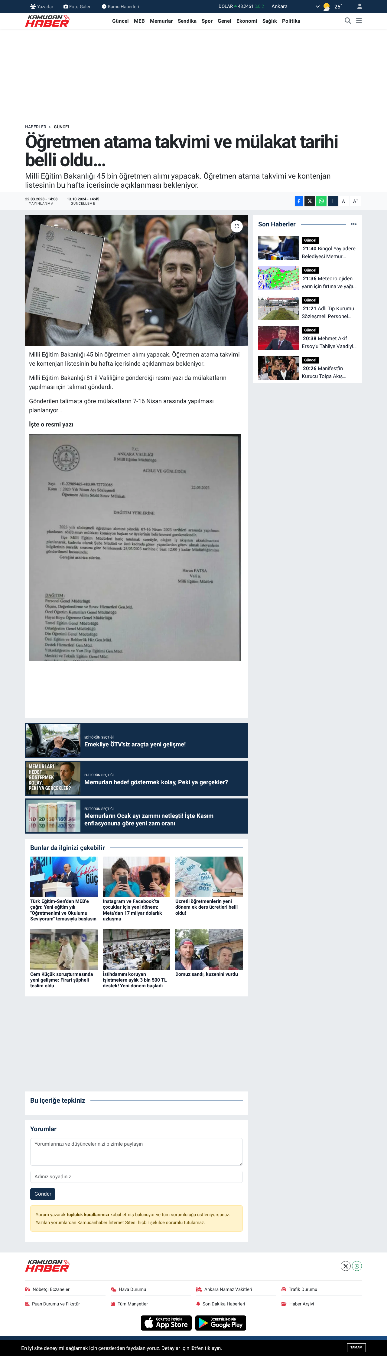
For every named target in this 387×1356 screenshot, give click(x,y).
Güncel (120, 21)
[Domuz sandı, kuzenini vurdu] (209, 949)
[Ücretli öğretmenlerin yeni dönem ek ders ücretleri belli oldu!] (209, 877)
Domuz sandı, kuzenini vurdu (206, 974)
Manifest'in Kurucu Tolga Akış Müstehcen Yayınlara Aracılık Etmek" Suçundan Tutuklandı (325, 372)
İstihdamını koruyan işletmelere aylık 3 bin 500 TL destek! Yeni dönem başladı (135, 980)
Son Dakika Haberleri (224, 1304)
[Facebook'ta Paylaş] (299, 201)
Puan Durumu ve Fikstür (56, 1304)
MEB (139, 21)
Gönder (42, 1194)
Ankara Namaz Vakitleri (228, 1289)
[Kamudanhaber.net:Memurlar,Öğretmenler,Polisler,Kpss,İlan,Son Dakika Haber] (47, 20)
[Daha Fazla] (333, 201)
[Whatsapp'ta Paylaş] (321, 201)
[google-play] (221, 1323)
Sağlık (269, 21)
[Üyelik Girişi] (357, 6)
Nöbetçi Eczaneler (51, 1289)
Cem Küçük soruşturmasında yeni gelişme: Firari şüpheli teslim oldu (61, 980)
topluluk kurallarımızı (88, 1214)
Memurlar (161, 21)
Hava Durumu (132, 1289)
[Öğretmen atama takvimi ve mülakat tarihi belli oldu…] (136, 280)
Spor (207, 21)
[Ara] (348, 21)
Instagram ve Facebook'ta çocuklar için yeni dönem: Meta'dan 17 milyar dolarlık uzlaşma (132, 910)
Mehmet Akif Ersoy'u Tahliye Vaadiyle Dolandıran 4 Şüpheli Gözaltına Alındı (329, 342)
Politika (291, 21)
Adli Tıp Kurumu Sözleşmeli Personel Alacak (328, 312)
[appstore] (167, 1323)
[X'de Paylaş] (309, 201)
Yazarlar (45, 6)
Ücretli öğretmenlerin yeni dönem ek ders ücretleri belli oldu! (206, 907)
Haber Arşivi (301, 1304)
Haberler (35, 126)
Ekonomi (246, 21)
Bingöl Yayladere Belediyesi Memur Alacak (329, 252)
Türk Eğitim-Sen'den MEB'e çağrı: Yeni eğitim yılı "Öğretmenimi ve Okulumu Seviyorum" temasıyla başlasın (63, 910)
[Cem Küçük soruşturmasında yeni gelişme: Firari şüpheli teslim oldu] (64, 949)
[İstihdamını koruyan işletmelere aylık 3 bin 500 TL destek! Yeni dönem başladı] (136, 949)
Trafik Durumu (303, 1289)
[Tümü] (354, 224)
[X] (346, 1266)
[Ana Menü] (359, 21)
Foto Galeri (80, 6)
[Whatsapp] (357, 1266)
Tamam (356, 1347)
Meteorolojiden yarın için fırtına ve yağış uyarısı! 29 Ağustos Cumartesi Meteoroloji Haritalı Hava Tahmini (329, 282)
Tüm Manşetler (133, 1304)
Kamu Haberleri (123, 6)
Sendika (187, 21)
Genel (224, 21)
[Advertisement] (193, 76)
